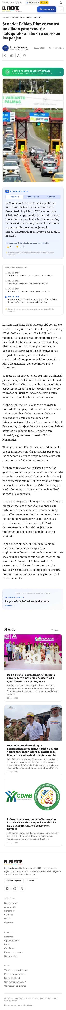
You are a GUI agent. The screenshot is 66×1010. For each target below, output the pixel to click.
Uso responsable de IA (15, 982)
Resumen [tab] (15, 197)
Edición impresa (14, 880)
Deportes (8, 922)
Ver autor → (56, 630)
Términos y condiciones (16, 970)
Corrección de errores (15, 986)
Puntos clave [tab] (33, 197)
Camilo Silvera (20, 47)
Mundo (7, 918)
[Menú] (61, 9)
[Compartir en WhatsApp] (11, 55)
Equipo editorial (11, 940)
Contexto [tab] (51, 197)
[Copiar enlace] (18, 55)
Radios (7, 944)
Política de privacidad (14, 974)
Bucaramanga (11, 903)
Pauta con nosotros (13, 952)
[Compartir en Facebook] (5, 55)
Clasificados (10, 948)
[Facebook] (7, 888)
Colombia (9, 914)
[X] (22, 888)
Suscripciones (11, 956)
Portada (5, 17)
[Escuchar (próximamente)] (24, 55)
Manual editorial (12, 978)
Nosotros (8, 936)
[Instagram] (14, 888)
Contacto (31, 880)
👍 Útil (9, 247)
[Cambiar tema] (61, 2)
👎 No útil (20, 247)
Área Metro (9, 907)
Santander (9, 911)
